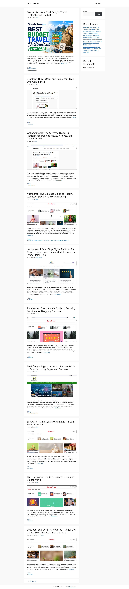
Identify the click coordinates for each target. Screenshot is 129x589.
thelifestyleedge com (33, 412)
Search (85, 11)
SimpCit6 (30, 468)
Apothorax (30, 240)
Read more (64, 63)
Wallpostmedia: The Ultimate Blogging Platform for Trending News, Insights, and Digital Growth (50, 135)
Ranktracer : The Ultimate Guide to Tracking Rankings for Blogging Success (51, 310)
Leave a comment (32, 70)
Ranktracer (30, 357)
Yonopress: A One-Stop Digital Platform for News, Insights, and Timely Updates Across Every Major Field (51, 252)
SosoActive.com (32, 68)
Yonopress (30, 299)
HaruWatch (30, 520)
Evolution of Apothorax (63, 240)
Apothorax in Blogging (39, 240)
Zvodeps (30, 574)
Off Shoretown (33, 3)
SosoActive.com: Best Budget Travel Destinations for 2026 (47, 13)
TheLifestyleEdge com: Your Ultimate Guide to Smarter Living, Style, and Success (51, 368)
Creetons (30, 124)
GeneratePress (72, 586)
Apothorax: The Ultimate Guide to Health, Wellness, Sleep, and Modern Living (50, 195)
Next (34, 581)
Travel (29, 67)
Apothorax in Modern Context (51, 240)
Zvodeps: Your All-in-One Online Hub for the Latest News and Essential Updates (51, 531)
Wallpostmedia (31, 185)
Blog (29, 122)
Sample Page (98, 3)
